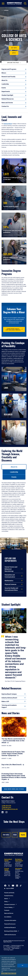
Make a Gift (5, 701)
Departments (6, 91)
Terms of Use (7, 948)
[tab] (14, 467)
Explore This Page (13, 62)
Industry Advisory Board (9, 698)
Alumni (6, 898)
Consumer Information (10, 920)
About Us (4, 80)
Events (4, 88)
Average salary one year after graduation (12, 256)
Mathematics (9, 580)
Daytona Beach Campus (9, 694)
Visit (15, 835)
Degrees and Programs (9, 69)
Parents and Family (9, 892)
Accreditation (7, 916)
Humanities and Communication (10, 576)
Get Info (14, 48)
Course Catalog (8, 907)
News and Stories (7, 102)
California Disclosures (10, 934)
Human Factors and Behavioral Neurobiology (11, 569)
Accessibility (7, 945)
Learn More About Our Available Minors (13, 329)
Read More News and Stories (14, 789)
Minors (4, 73)
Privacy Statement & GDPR (13, 947)
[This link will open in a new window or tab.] (5, 885)
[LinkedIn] (3, 812)
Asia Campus (18, 868)
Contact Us (5, 106)
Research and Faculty (8, 76)
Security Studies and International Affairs (11, 589)
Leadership (5, 84)
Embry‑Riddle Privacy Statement (9, 973)
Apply (14, 53)
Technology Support (8, 949)
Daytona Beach (8, 123)
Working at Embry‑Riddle (10, 931)
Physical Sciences (10, 584)
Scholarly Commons (9, 904)
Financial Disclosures (9, 924)
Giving (6, 901)
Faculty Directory (8, 895)
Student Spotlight (7, 95)
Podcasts (6, 910)
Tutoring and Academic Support (9, 706)
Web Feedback (15, 948)
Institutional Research (10, 927)
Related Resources (8, 99)
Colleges (6, 10)
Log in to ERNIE (10, 888)
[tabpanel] (14, 507)
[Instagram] (6, 812)
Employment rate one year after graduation (13, 229)
